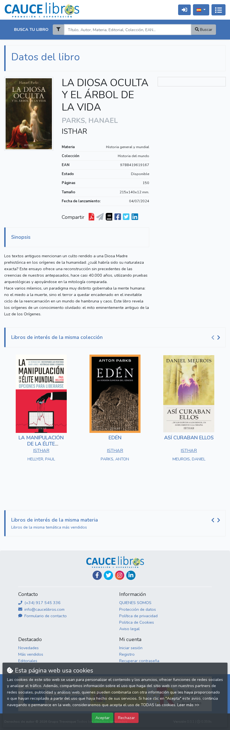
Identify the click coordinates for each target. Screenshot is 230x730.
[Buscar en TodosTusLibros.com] (109, 217)
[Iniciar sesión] (184, 9)
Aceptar (102, 717)
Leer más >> (188, 705)
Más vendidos (30, 654)
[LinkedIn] (130, 575)
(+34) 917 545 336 (42, 602)
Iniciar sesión (130, 648)
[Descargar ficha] (91, 217)
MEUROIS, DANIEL (189, 459)
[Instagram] (119, 575)
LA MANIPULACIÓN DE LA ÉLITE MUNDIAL (41, 443)
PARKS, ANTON (115, 459)
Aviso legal (129, 629)
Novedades (28, 648)
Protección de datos (137, 609)
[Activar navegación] (218, 9)
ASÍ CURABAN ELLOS (189, 437)
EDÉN (115, 437)
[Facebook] (97, 575)
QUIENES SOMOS (135, 602)
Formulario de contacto (45, 616)
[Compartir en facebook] (117, 217)
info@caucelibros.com (44, 609)
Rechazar (126, 717)
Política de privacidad (138, 616)
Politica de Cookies (136, 622)
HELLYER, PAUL (41, 459)
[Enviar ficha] (100, 217)
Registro (127, 654)
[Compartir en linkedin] (135, 217)
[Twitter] (108, 575)
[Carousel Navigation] (216, 337)
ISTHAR (74, 131)
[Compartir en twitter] (126, 217)
